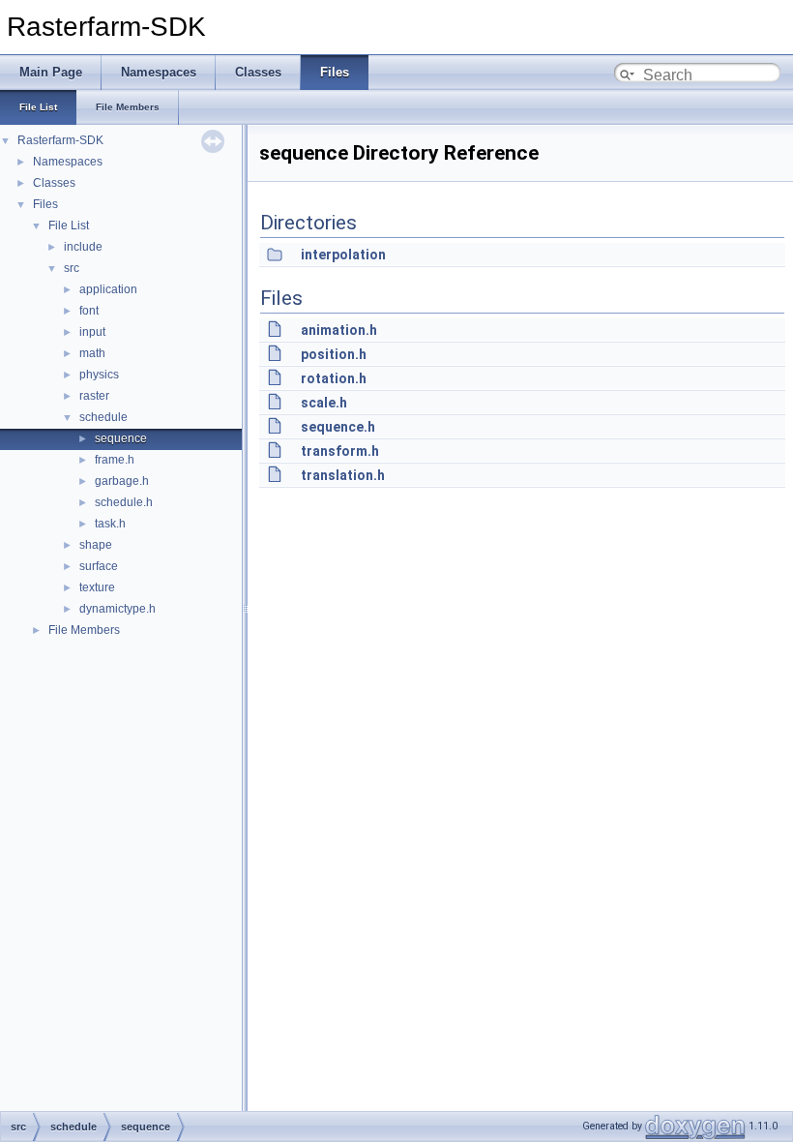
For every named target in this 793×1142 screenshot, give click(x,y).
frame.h (114, 459)
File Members (84, 630)
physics (99, 374)
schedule (103, 417)
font (89, 310)
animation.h (339, 330)
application (108, 289)
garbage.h (122, 481)
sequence (121, 438)
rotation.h (334, 378)
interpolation (343, 254)
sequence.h (338, 427)
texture (97, 587)
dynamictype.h (117, 609)
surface (98, 566)
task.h (110, 523)
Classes (54, 183)
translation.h (343, 475)
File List (68, 225)
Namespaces (68, 161)
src (71, 268)
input (92, 332)
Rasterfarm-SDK (60, 140)
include (83, 247)
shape (95, 545)
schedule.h (124, 502)
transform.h (340, 451)
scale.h (324, 402)
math (92, 353)
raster (94, 396)
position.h (334, 354)
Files (45, 204)
